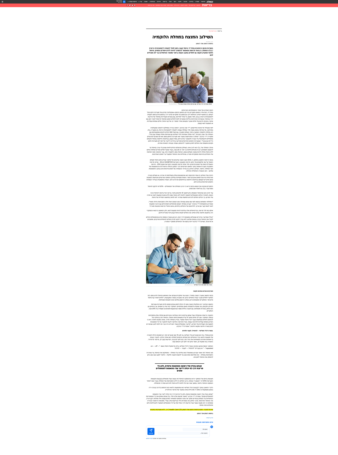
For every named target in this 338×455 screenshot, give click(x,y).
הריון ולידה (176, 5)
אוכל (170, 1)
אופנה (146, 1)
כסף (175, 1)
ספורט (197, 1)
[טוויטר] (130, 5)
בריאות (165, 1)
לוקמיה (208, 417)
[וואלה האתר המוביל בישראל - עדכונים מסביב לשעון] (210, 2)
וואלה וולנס (170, 5)
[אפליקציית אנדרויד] (135, 5)
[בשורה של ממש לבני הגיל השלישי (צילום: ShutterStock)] (179, 256)
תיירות (159, 1)
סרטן (211, 417)
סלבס (179, 1)
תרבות (185, 1)
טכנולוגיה (152, 1)
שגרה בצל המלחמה (161, 5)
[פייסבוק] (127, 5)
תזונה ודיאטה (184, 5)
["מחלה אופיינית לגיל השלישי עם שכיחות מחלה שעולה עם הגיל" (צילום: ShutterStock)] (179, 82)
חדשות (203, 1)
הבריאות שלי (192, 5)
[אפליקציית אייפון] (132, 5)
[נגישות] (2, 2)
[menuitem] (202, 2)
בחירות (191, 1)
